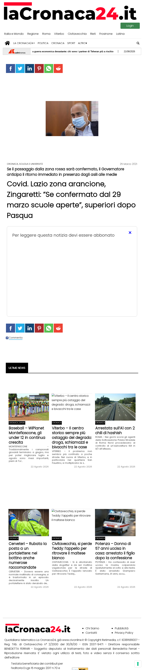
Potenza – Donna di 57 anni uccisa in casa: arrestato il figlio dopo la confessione (115, 550)
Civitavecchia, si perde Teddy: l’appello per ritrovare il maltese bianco (72, 550)
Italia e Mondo (14, 34)
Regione (33, 34)
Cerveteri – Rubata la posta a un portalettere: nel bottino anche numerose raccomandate (28, 555)
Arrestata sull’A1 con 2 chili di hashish (115, 430)
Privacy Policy (124, 633)
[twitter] (20, 68)
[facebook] (10, 68)
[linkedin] (29, 68)
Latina (120, 34)
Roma (46, 34)
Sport (71, 43)
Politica (43, 43)
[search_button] (138, 43)
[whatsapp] (48, 68)
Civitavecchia (77, 34)
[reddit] (58, 68)
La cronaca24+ (24, 43)
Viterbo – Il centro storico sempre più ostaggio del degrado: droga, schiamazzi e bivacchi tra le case (72, 438)
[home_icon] (7, 43)
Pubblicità (121, 628)
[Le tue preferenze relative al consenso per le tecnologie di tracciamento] (138, 664)
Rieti (93, 34)
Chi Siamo (92, 628)
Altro (82, 43)
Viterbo (59, 34)
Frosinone (106, 34)
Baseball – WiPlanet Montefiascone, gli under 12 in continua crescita (27, 435)
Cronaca (57, 43)
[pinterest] (39, 68)
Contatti (91, 633)
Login (130, 26)
